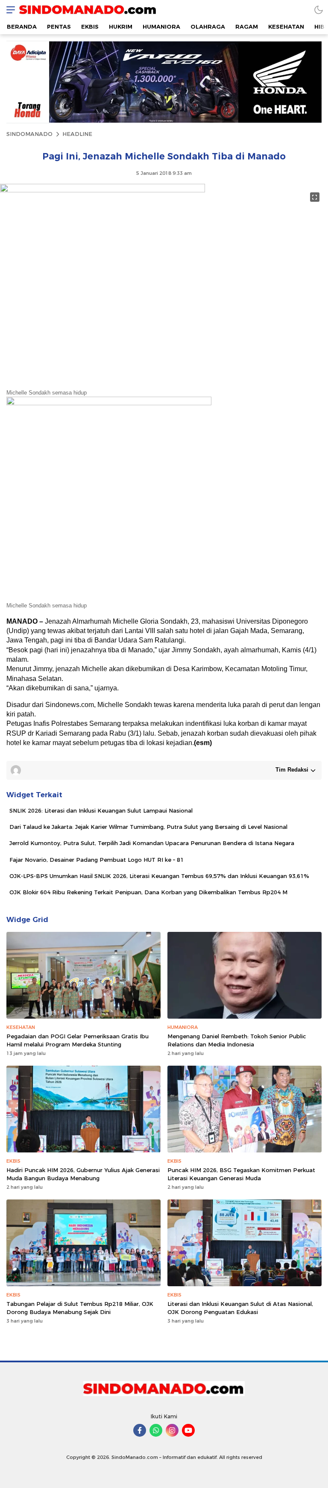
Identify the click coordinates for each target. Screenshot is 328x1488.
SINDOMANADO (29, 133)
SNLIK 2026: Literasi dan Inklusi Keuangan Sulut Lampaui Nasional (101, 810)
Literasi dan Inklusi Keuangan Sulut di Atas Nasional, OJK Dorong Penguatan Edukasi (240, 1307)
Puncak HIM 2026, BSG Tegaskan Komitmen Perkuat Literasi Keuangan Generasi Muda (241, 1174)
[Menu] (8, 9)
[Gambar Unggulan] (102, 190)
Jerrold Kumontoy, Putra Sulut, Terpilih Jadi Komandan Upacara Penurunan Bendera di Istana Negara (151, 843)
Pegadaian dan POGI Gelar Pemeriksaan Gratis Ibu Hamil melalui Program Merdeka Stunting (77, 1040)
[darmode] (318, 9)
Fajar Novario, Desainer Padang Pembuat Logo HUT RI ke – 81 (96, 859)
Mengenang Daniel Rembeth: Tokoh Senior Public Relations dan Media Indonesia (236, 1040)
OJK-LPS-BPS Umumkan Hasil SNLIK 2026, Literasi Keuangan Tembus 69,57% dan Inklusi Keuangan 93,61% (159, 875)
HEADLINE (77, 133)
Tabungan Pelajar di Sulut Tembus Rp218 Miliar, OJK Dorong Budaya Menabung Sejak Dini (79, 1307)
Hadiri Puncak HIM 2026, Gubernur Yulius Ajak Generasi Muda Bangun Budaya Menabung (83, 1174)
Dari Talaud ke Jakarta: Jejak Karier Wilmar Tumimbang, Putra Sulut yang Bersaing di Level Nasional (148, 826)
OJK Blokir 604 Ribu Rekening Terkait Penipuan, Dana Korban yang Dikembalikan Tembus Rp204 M (148, 892)
